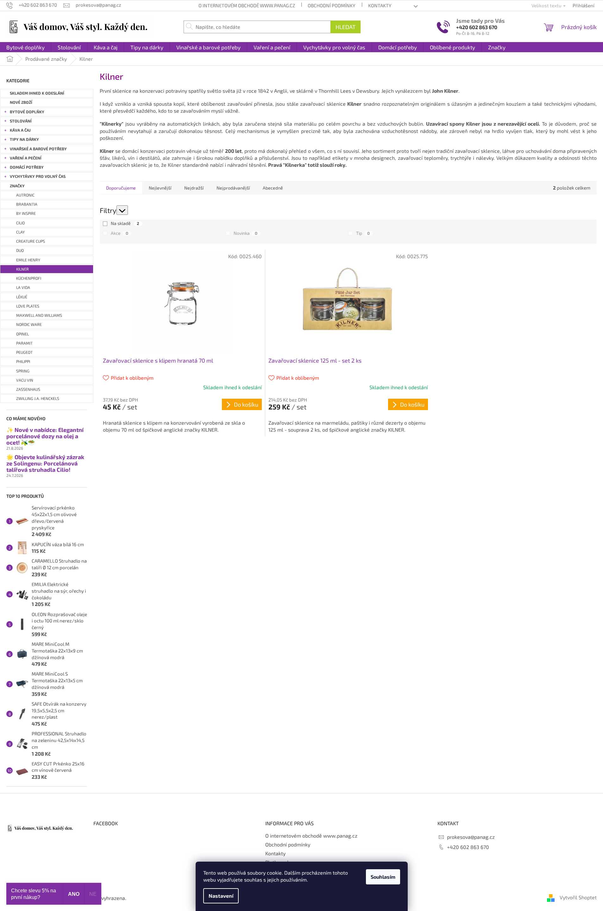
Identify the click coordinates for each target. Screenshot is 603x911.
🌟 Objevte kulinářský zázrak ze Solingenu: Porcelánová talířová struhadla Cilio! (45, 463)
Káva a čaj (20, 130)
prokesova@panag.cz (471, 837)
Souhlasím (383, 877)
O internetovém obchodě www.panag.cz (246, 5)
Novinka (245, 233)
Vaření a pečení (25, 158)
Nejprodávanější (233, 187)
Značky (17, 186)
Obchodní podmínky (331, 5)
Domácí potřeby (27, 167)
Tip (363, 233)
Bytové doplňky (27, 111)
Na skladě (125, 223)
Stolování (21, 121)
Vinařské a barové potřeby (38, 149)
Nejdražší (194, 187)
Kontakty (380, 5)
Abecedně (273, 187)
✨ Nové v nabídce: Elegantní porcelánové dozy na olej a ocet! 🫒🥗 (45, 436)
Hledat (345, 26)
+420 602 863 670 (476, 27)
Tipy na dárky (24, 139)
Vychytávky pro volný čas (38, 176)
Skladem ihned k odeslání (37, 93)
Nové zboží (21, 102)
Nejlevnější (160, 187)
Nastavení (221, 896)
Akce (119, 233)
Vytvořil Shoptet (578, 897)
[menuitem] (25, 47)
